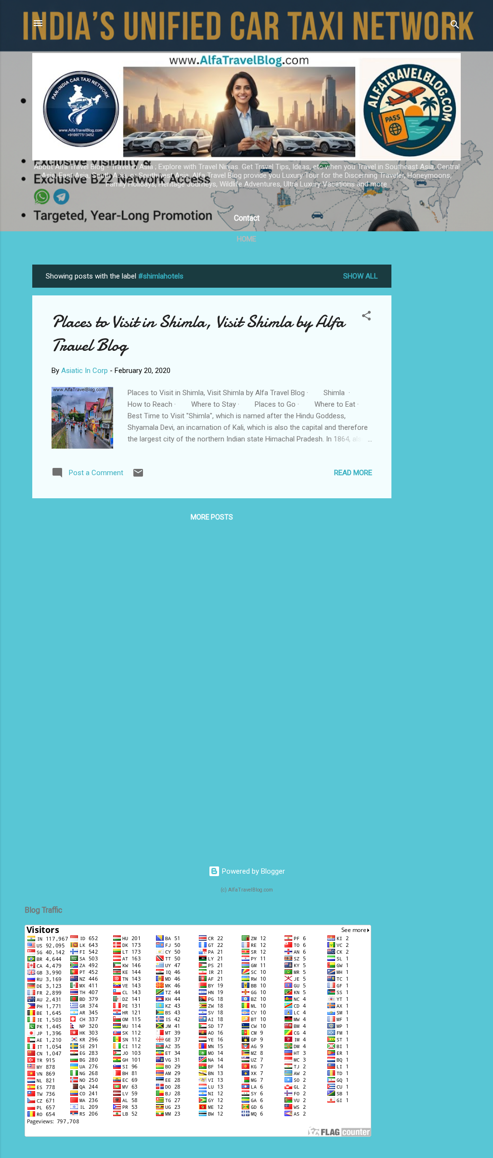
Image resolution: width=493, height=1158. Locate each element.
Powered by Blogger (252, 871)
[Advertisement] (430, 409)
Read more (353, 472)
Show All (360, 276)
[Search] (455, 26)
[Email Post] (138, 476)
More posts (212, 517)
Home (246, 239)
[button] (366, 317)
